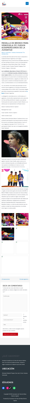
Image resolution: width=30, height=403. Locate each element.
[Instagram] (7, 388)
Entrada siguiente (24, 279)
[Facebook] (3, 388)
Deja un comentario (6, 52)
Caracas (14, 52)
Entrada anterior (5, 279)
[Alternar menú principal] (27, 3)
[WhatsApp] (14, 388)
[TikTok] (10, 388)
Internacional (19, 52)
